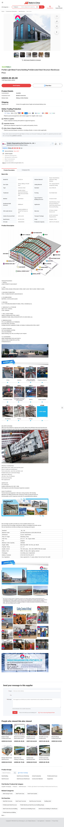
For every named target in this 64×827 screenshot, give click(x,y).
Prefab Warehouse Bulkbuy (9, 812)
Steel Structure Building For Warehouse (48, 808)
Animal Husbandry (36, 776)
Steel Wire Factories (7, 801)
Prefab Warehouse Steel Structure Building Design (32, 805)
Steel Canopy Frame (7, 793)
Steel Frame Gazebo (32, 793)
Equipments (50, 778)
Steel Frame (28, 11)
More (3, 815)
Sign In (4, 163)
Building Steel (47, 801)
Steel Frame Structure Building (10, 808)
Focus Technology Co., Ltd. (22, 820)
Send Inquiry (16, 85)
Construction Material (37, 778)
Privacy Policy (55, 820)
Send (15, 712)
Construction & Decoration (11, 11)
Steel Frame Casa (20, 793)
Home (3, 11)
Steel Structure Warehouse (23, 778)
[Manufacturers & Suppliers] (32, 2)
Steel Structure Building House (28, 808)
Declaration (48, 820)
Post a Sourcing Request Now (46, 712)
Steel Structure (22, 11)
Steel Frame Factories (21, 801)
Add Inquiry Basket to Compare (32, 60)
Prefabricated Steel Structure (10, 805)
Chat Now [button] (48, 85)
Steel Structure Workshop (23, 776)
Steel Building (5, 776)
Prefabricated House (52, 776)
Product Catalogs (23, 772)
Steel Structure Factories (35, 801)
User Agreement (40, 820)
